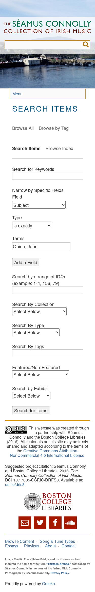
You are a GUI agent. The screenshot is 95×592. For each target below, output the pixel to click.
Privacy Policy (60, 573)
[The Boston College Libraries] (47, 502)
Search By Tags (28, 346)
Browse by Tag (54, 127)
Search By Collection (33, 304)
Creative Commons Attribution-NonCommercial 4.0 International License (47, 453)
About (50, 546)
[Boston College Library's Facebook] (55, 522)
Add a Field (25, 262)
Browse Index (59, 148)
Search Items (26, 148)
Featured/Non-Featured (36, 367)
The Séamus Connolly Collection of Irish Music (47, 28)
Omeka (48, 583)
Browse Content (19, 541)
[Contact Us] (24, 522)
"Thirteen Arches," (58, 564)
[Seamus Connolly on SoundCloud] (70, 522)
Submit (85, 44)
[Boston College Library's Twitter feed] (40, 522)
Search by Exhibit (30, 388)
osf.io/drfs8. (15, 484)
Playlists (31, 546)
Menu (17, 94)
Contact (68, 546)
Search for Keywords (33, 169)
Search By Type (28, 325)
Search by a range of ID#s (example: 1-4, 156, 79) (38, 279)
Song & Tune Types (57, 541)
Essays (11, 546)
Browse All (23, 127)
